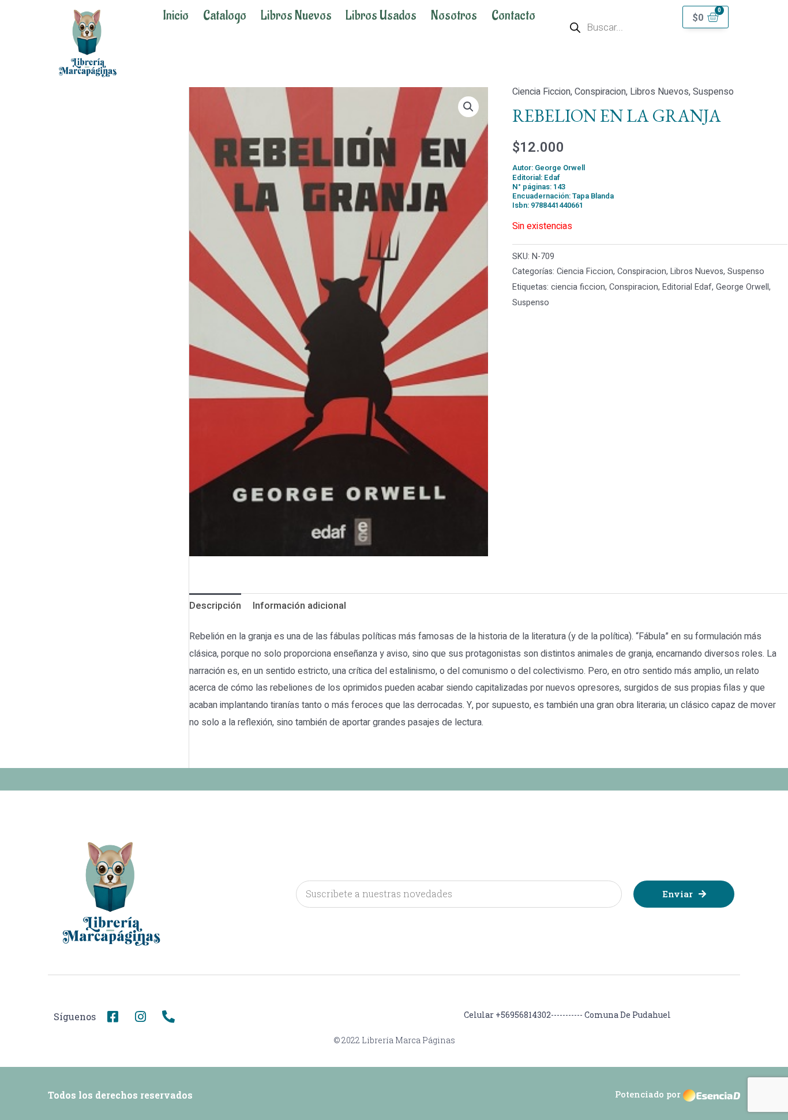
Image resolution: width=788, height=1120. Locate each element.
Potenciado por (648, 1094)
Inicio (176, 15)
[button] (468, 106)
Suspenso (713, 92)
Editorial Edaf (687, 287)
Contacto (513, 15)
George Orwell (742, 287)
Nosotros (454, 15)
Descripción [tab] (215, 606)
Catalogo (224, 15)
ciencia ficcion (578, 287)
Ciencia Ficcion (541, 92)
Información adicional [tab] (299, 606)
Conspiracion (600, 92)
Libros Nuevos (296, 15)
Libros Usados (381, 15)
